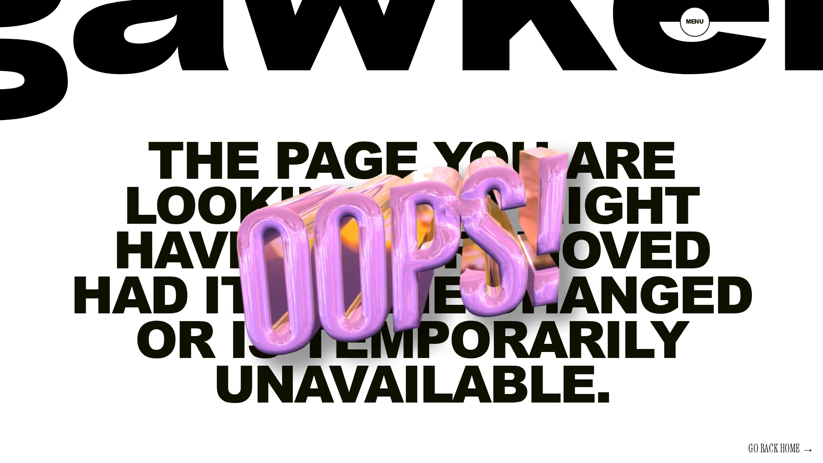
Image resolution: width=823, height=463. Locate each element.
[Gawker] (411, 48)
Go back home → (781, 449)
